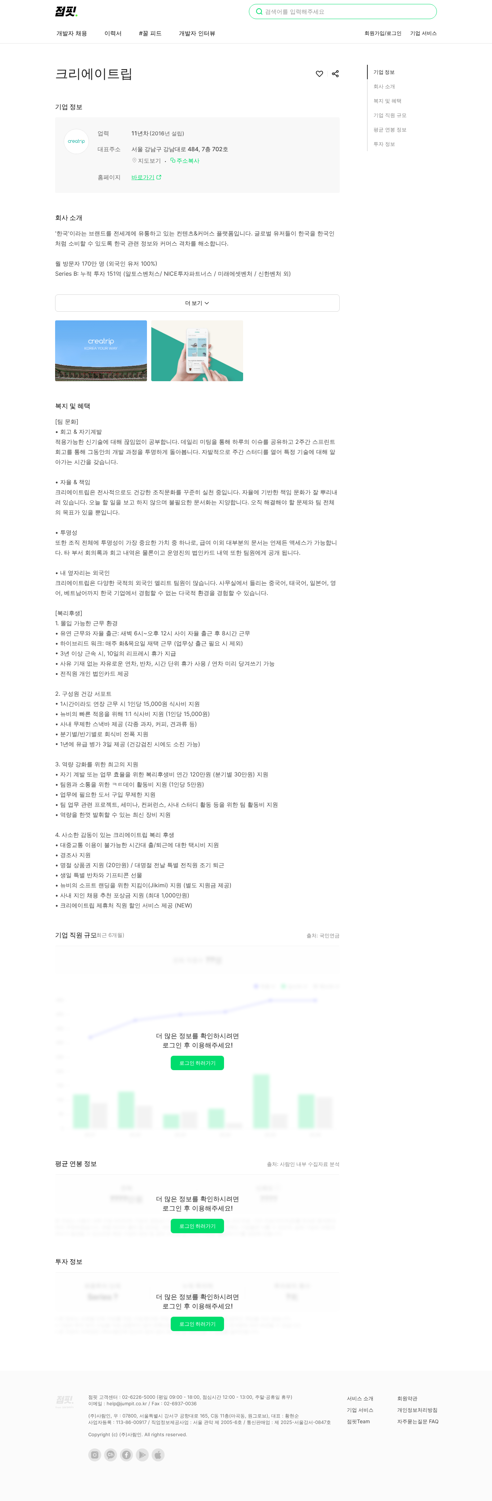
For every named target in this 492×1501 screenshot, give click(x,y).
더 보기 (193, 302)
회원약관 (407, 1398)
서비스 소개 (360, 1398)
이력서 (113, 33)
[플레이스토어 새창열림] (144, 1459)
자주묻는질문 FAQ (418, 1421)
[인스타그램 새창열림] (96, 1459)
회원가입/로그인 (383, 33)
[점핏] (66, 11)
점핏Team (358, 1421)
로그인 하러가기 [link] (197, 1063)
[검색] (259, 12)
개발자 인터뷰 (197, 33)
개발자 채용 (72, 33)
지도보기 (149, 160)
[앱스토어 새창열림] (159, 1459)
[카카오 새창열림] (112, 1459)
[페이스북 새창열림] (128, 1459)
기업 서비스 (423, 33)
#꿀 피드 (150, 33)
